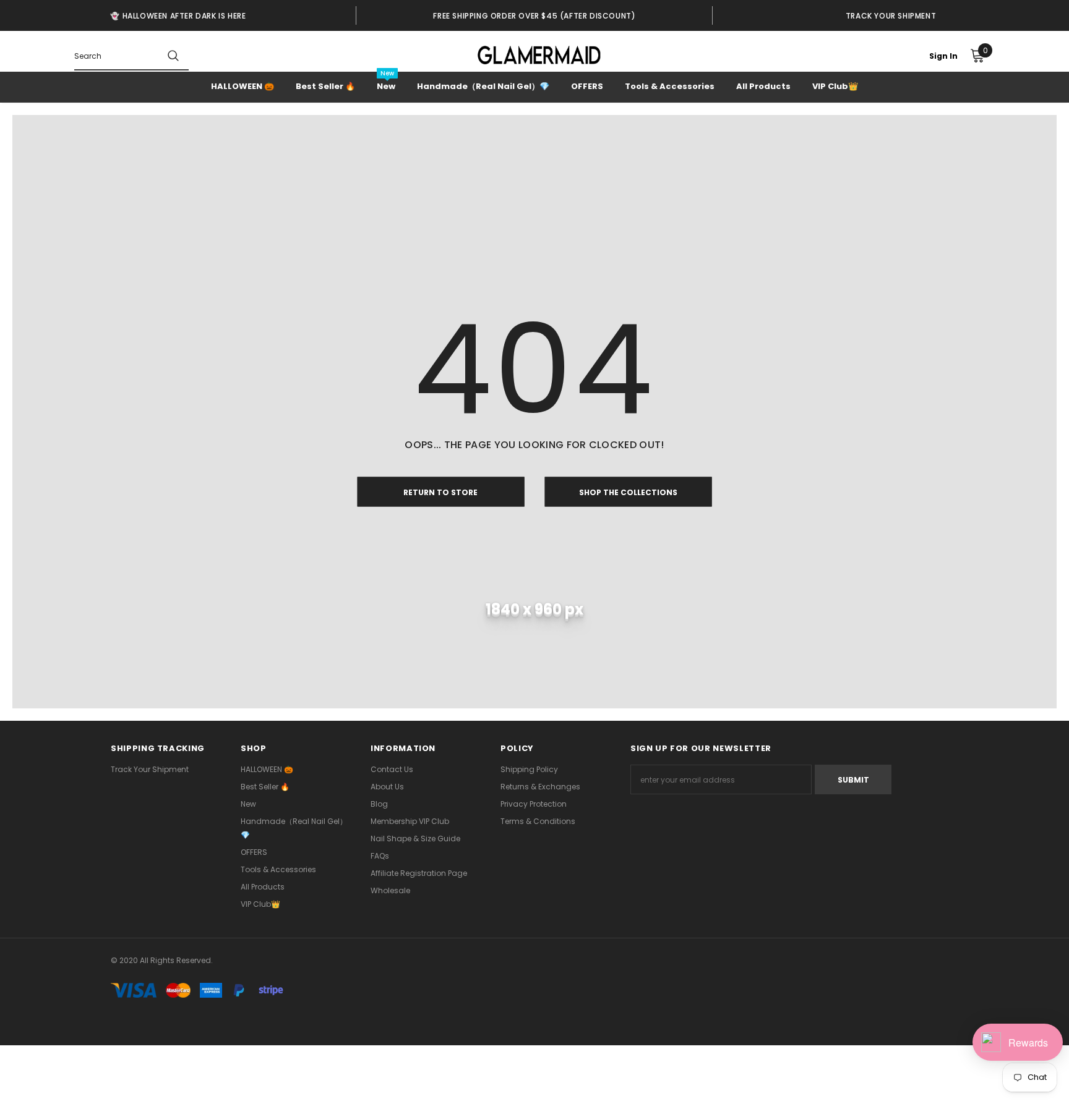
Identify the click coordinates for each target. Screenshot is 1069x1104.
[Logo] (539, 55)
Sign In (943, 56)
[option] (178, 15)
